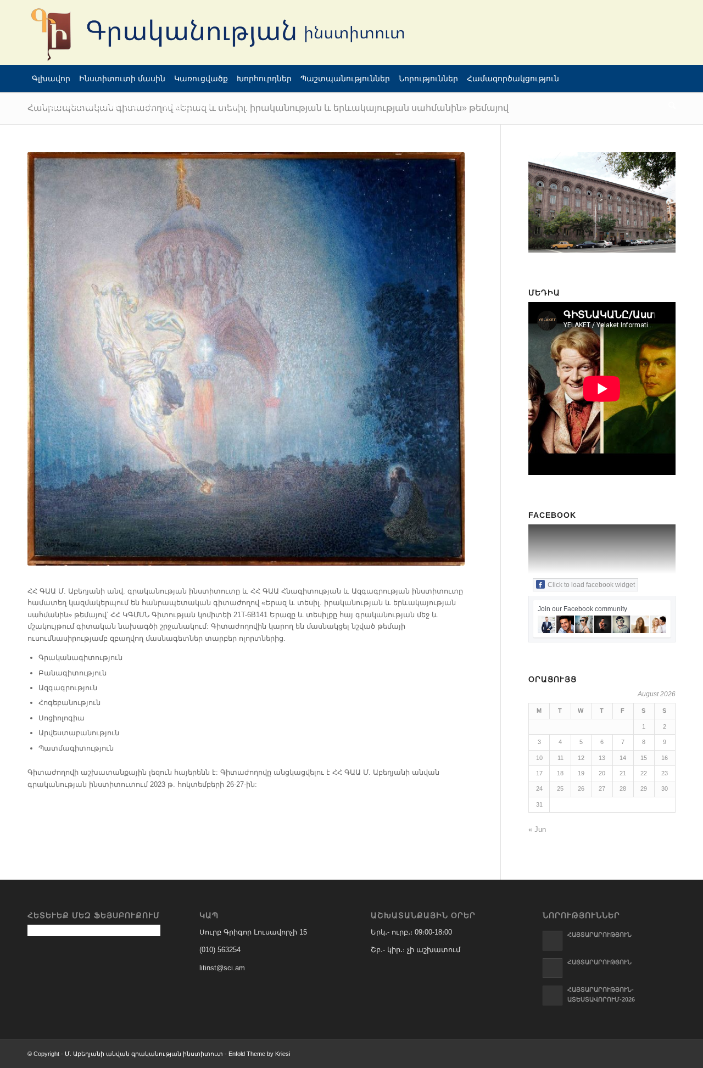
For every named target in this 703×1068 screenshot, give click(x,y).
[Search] (670, 106)
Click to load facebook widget (591, 585)
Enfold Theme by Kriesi (259, 1053)
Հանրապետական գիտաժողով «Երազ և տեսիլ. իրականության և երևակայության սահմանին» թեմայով (268, 108)
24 (539, 788)
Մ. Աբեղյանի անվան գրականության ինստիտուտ (144, 1053)
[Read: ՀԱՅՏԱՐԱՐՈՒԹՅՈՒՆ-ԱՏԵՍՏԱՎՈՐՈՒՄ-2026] (552, 995)
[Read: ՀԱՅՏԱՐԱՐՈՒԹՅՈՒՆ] (552, 940)
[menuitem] (51, 78)
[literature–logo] (225, 32)
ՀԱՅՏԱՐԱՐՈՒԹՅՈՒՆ (599, 934)
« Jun (537, 829)
